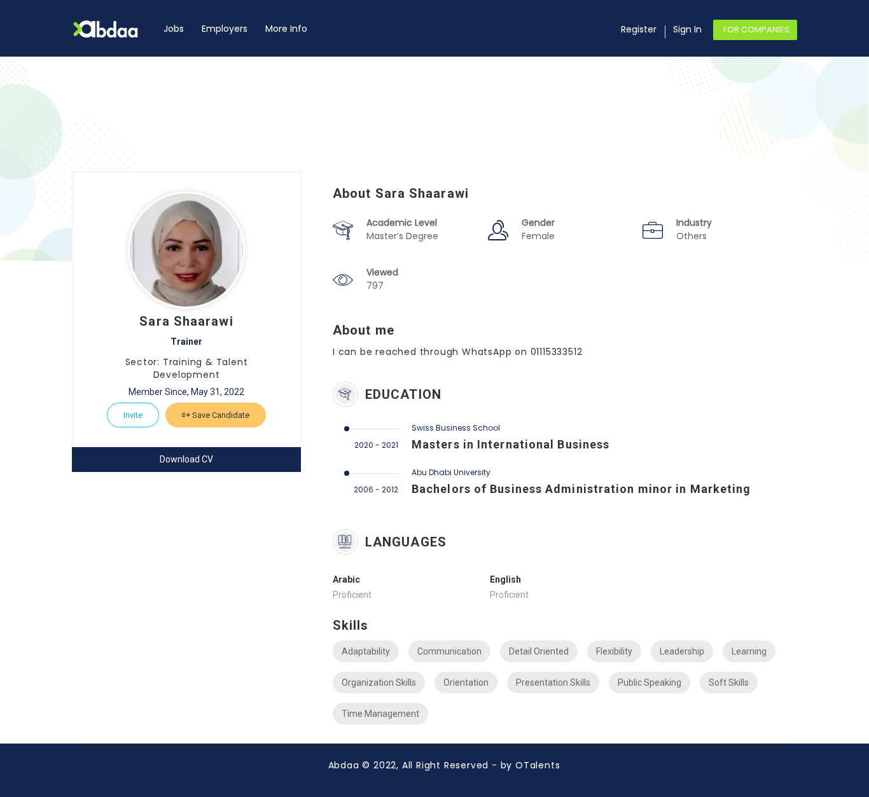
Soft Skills (729, 682)
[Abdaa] (113, 29)
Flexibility (614, 651)
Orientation (466, 682)
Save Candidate (219, 415)
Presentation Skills (553, 682)
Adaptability (366, 651)
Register (639, 29)
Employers (224, 28)
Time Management (380, 714)
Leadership (682, 651)
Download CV (186, 459)
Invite (133, 415)
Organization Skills (379, 682)
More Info (286, 28)
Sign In (687, 29)
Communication (449, 651)
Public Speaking (649, 682)
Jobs (173, 28)
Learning (749, 651)
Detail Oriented (539, 651)
